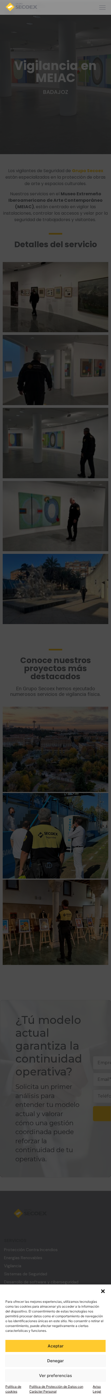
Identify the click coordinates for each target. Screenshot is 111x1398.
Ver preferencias (55, 1375)
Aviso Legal (97, 1389)
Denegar (55, 1360)
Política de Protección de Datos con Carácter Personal (56, 1389)
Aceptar (56, 1346)
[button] (103, 1291)
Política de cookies (13, 1389)
